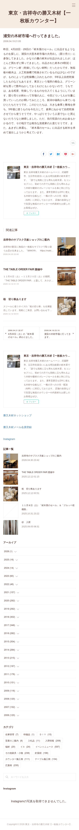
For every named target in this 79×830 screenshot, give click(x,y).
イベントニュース (47, 746)
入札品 (34, 740)
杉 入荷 (26, 522)
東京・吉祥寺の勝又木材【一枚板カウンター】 (39, 16)
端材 (10, 746)
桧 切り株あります (14, 299)
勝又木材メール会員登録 (17, 427)
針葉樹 (41, 752)
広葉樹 (12, 765)
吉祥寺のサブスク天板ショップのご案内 (26, 239)
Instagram (9, 439)
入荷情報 (53, 740)
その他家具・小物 (17, 752)
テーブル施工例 (46, 758)
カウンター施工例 (17, 758)
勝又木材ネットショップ (17, 415)
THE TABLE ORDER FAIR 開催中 (23, 269)
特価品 (29, 734)
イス (25, 746)
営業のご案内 (14, 740)
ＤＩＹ (46, 734)
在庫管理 (11, 734)
